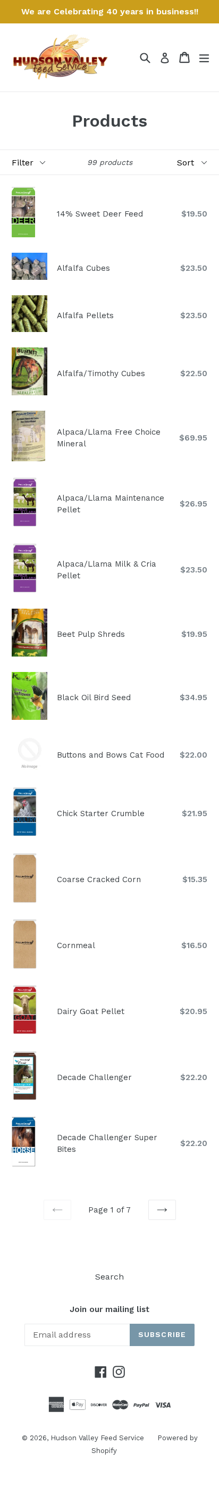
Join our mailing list (109, 1309)
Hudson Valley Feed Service (97, 1438)
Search (109, 1277)
